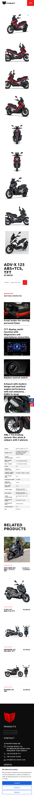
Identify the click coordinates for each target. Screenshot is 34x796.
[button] (28, 15)
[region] (17, 781)
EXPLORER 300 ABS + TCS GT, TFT (9, 569)
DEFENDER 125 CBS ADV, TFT (10, 650)
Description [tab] (8, 293)
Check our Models (10, 732)
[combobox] (18, 282)
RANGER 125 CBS (9, 690)
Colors (7, 282)
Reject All (17, 792)
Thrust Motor (8, 565)
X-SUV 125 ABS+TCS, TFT (9, 610)
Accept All (17, 783)
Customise (17, 787)
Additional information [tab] (13, 296)
